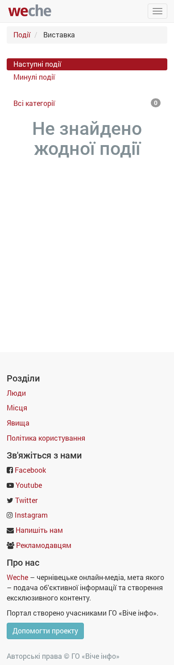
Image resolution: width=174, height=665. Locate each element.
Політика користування (46, 437)
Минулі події (34, 76)
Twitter (26, 500)
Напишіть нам (39, 530)
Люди (16, 392)
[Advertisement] (87, 251)
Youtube (29, 485)
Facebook (30, 469)
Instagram (31, 514)
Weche (17, 577)
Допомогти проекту (45, 630)
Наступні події (37, 64)
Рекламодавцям (43, 545)
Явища (18, 422)
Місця (17, 407)
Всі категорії (85, 103)
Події (21, 34)
